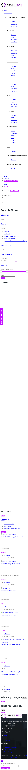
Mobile (13, 168)
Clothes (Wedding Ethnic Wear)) (16, 17)
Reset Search (14, 191)
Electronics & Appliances (14, 164)
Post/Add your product (11, 180)
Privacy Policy (8, 749)
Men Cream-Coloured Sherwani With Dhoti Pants (14, 651)
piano (13, 136)
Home (5, 11)
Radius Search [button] (6, 254)
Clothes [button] (5, 519)
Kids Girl (13, 73)
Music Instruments (12, 126)
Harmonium (14, 133)
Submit (2, 701)
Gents (13, 22)
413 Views (6, 607)
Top (2, 761)
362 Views (7, 583)
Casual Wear (10, 31)
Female (13, 35)
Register (6, 178)
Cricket (13, 160)
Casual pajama (10, 595)
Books (8, 147)
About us (6, 738)
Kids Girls (14, 26)
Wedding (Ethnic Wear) (12, 529)
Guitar (13, 131)
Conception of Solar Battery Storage (12, 680)
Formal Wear (10, 46)
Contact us (7, 740)
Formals (9, 95)
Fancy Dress (10, 80)
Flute (12, 140)
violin (12, 138)
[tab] (14, 215)
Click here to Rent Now (1, 316)
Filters (2, 515)
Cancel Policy (8, 752)
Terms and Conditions (10, 747)
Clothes (7, 234)
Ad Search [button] (5, 215)
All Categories (8, 13)
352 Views (7, 556)
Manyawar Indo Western (10, 543)
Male (12, 37)
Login (5, 176)
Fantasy (13, 151)
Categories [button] (5, 224)
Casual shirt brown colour (12, 621)
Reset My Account (5, 768)
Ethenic (13, 75)
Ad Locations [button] (6, 245)
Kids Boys (14, 24)
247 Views (7, 666)
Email (2, 766)
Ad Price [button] (4, 265)
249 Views (7, 634)
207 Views (7, 689)
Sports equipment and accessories (17, 155)
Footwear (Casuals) (12, 62)
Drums (13, 142)
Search (6, 186)
